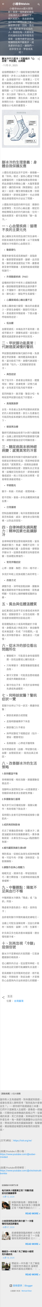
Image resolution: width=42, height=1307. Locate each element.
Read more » (32, 1213)
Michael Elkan (27, 1291)
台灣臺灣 (18, 1001)
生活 (10, 996)
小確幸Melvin (21, 4)
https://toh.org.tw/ (22, 1140)
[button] (38, 59)
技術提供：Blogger (22, 1285)
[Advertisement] (21, 1072)
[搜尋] (38, 4)
